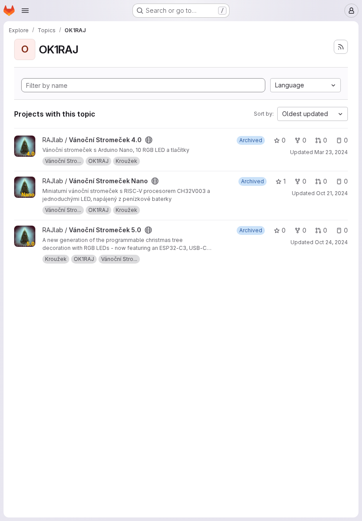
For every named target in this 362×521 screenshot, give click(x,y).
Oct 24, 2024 (331, 242)
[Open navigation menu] (25, 11)
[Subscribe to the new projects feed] (341, 47)
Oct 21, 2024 (332, 193)
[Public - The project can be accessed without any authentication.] (148, 139)
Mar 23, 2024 (331, 152)
